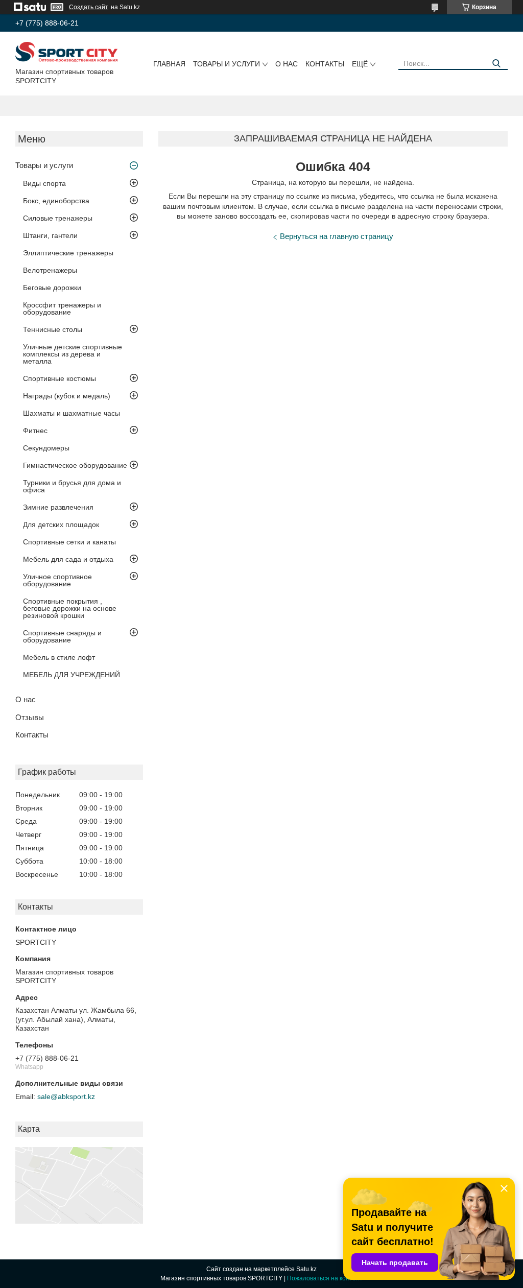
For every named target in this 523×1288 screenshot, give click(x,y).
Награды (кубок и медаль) (66, 396)
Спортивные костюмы (59, 378)
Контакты (324, 64)
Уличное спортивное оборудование (57, 580)
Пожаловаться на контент (325, 1278)
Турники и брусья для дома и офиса (72, 486)
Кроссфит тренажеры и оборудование (62, 308)
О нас (286, 64)
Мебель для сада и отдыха (68, 559)
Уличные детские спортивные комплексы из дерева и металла (72, 354)
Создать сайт (88, 7)
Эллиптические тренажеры (68, 253)
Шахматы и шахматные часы (71, 413)
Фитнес (35, 430)
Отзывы (29, 717)
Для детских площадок (61, 524)
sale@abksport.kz (66, 1096)
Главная (169, 64)
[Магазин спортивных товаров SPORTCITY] (66, 51)
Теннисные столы (52, 329)
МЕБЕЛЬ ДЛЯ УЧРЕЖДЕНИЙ (71, 675)
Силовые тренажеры (57, 218)
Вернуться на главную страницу (336, 236)
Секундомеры (46, 448)
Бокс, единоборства (56, 201)
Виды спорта (44, 183)
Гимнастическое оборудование (75, 465)
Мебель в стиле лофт (59, 657)
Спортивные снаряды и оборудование (62, 636)
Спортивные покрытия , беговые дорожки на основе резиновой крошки (69, 608)
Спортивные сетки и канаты (69, 542)
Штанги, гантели (50, 235)
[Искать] (496, 63)
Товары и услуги (226, 64)
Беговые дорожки (52, 287)
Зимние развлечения (58, 507)
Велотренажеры (50, 270)
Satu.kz (306, 1269)
